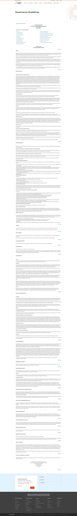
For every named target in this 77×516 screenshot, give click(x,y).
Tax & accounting (28, 510)
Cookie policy (21, 514)
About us (16, 500)
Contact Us (48, 500)
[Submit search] (48, 495)
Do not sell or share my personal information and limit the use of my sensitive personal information (57, 514)
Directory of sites (18, 0)
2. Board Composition (19, 32)
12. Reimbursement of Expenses (44, 31)
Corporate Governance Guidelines (20, 23)
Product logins (53, 0)
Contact (61, 0)
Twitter (57, 504)
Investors (48, 503)
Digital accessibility (17, 504)
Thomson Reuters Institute (39, 507)
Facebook (58, 500)
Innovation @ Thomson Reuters (39, 503)
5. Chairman (18, 36)
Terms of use (26, 514)
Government (27, 504)
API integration (37, 500)
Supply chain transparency (41, 514)
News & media (27, 507)
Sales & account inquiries (50, 507)
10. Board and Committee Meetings (21, 42)
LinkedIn (58, 503)
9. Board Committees (19, 41)
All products (27, 500)
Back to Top (59, 49)
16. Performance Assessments (44, 36)
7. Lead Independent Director (20, 38)
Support (57, 0)
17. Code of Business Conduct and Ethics (45, 37)
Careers (16, 503)
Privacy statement (31, 514)
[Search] (61, 3)
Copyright (35, 514)
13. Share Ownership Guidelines (44, 32)
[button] (26, 3)
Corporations (27, 503)
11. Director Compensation (19, 43)
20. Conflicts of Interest (43, 41)
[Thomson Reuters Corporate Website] (11, 514)
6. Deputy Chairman (19, 37)
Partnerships (37, 504)
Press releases (16, 507)
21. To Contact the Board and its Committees (46, 42)
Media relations (49, 504)
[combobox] (37, 495)
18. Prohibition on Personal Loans (44, 38)
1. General (17, 31)
